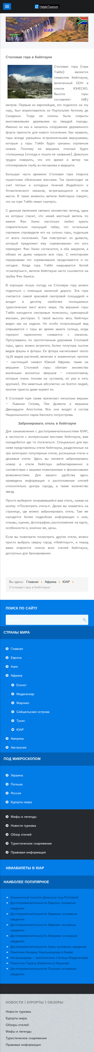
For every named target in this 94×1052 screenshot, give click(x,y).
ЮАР (20, 730)
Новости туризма (23, 826)
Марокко (22, 703)
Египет (21, 685)
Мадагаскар (25, 694)
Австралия (18, 747)
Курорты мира (21, 802)
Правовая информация (28, 852)
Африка (16, 675)
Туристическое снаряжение (31, 843)
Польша (17, 784)
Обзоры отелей (17, 1025)
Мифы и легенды (24, 817)
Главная (17, 649)
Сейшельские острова (33, 712)
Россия (16, 793)
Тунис (20, 721)
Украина (17, 775)
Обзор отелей (21, 834)
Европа (16, 658)
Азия (14, 666)
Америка (17, 738)
